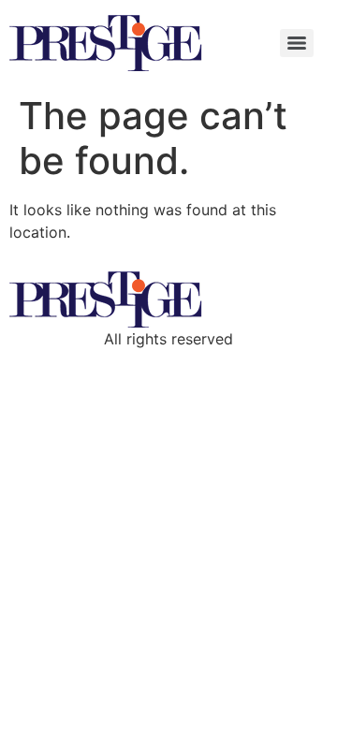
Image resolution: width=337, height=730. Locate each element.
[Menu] (297, 43)
